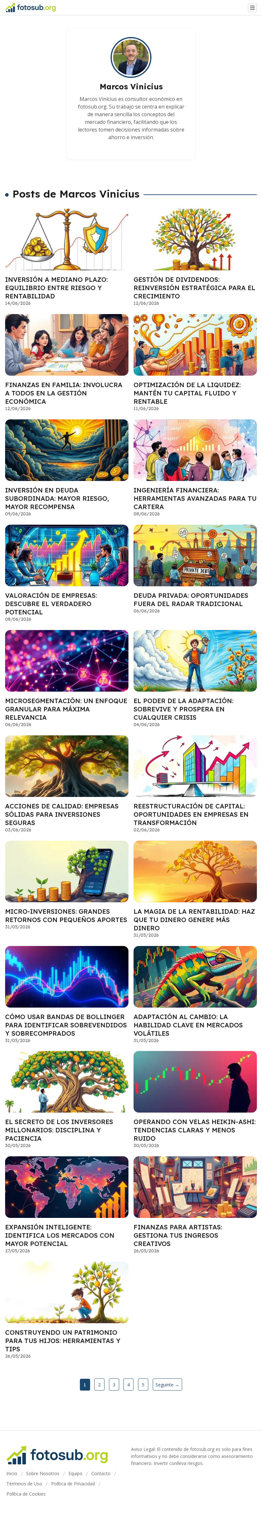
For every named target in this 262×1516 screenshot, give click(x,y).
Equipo (75, 1473)
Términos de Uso (24, 1484)
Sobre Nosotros (42, 1473)
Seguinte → (167, 1385)
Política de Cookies (26, 1494)
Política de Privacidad (73, 1484)
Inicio (11, 1473)
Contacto (101, 1473)
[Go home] (33, 7)
